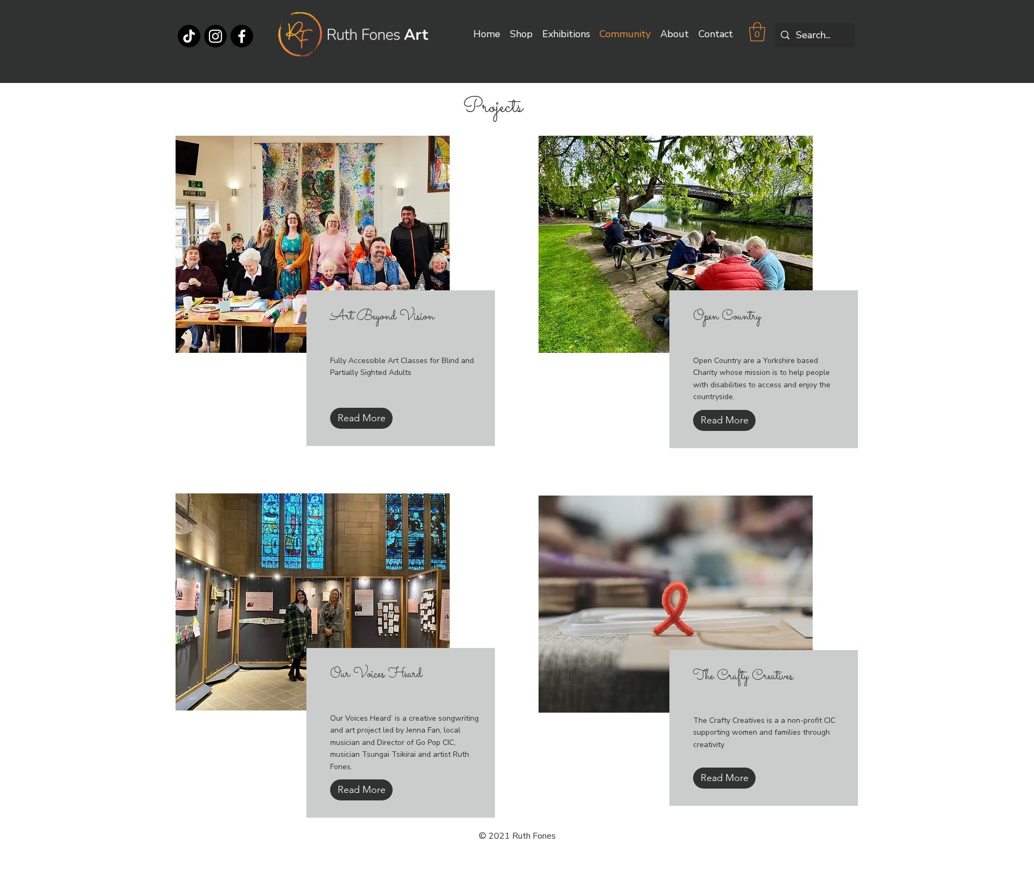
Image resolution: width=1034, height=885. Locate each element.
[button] (757, 31)
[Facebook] (241, 36)
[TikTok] (189, 36)
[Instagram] (215, 36)
